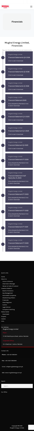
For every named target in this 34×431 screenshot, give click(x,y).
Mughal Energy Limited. (17, 428)
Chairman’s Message (8, 284)
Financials (5, 300)
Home (3, 277)
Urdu (2, 321)
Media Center (5, 312)
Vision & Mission (7, 281)
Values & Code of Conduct (10, 286)
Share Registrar (7, 302)
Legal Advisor (6, 307)
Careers (3, 319)
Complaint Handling (8, 309)
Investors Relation (6, 288)
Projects (3, 316)
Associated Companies (9, 295)
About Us (4, 279)
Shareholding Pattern (8, 298)
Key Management (7, 293)
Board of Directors (7, 291)
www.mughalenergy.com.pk (13, 372)
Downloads (5, 314)
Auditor (4, 305)
